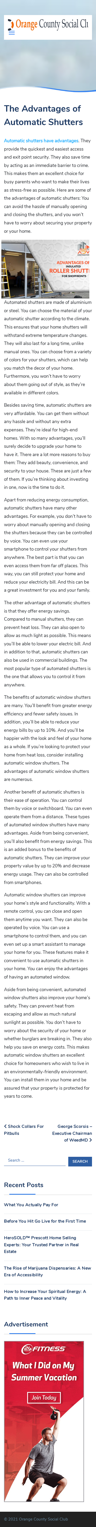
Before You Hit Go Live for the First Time (45, 1221)
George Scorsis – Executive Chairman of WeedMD (72, 1133)
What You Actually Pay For (31, 1205)
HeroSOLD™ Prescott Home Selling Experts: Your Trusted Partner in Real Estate (41, 1245)
